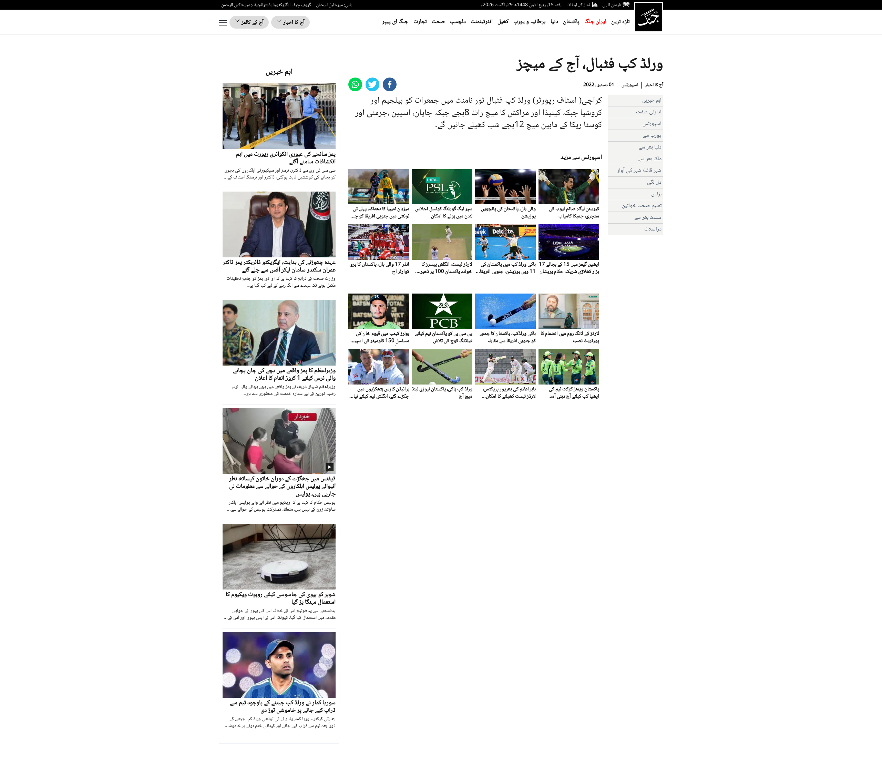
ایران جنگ (595, 22)
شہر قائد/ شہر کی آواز (639, 170)
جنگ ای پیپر (395, 22)
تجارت (420, 22)
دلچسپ (458, 22)
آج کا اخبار (293, 22)
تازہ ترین (620, 22)
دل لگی (654, 182)
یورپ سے (652, 135)
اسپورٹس (630, 85)
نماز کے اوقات (578, 5)
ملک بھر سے (650, 159)
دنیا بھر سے (650, 147)
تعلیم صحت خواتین (642, 206)
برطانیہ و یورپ (529, 22)
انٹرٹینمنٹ (482, 22)
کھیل (503, 22)
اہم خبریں (652, 100)
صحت (438, 22)
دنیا (554, 22)
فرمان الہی (611, 5)
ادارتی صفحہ (648, 112)
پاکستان (571, 22)
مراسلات (653, 229)
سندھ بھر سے (648, 217)
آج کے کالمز (252, 22)
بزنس (656, 194)
